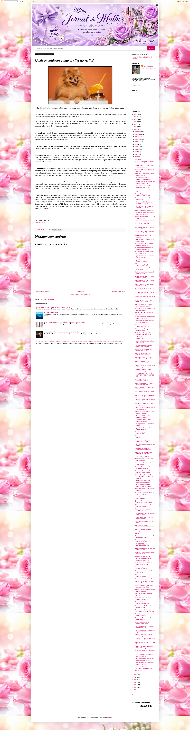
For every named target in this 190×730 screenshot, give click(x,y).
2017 (135, 679)
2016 (135, 682)
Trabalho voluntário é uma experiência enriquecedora (143, 481)
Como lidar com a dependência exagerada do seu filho (143, 559)
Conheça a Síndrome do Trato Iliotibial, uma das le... (143, 467)
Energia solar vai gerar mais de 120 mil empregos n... (145, 366)
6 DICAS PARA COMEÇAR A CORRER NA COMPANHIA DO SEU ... (144, 375)
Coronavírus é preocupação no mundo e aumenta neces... (143, 471)
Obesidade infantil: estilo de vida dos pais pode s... (144, 655)
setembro (138, 139)
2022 (135, 124)
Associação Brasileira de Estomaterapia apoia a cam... (144, 667)
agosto (137, 141)
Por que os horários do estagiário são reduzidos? (144, 341)
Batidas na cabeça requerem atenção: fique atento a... (143, 264)
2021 (135, 127)
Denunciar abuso (137, 695)
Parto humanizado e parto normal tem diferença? (144, 459)
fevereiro (138, 156)
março (137, 154)
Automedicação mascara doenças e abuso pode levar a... (144, 659)
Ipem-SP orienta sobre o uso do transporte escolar (144, 497)
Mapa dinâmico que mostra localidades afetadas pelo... (143, 448)
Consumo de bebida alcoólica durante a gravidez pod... (143, 635)
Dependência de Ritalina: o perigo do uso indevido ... (144, 174)
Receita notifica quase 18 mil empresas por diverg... (143, 622)
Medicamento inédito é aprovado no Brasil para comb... (145, 252)
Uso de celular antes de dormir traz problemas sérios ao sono (53, 307)
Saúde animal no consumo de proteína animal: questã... (143, 305)
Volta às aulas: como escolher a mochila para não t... (144, 505)
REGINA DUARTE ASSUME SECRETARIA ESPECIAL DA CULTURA (144, 476)
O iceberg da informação (51, 312)
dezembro (138, 131)
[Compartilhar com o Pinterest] (61, 230)
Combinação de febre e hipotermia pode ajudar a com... (144, 272)
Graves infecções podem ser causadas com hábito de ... (143, 194)
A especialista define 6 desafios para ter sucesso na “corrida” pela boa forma (66, 332)
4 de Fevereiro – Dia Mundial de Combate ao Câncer (144, 206)
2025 (135, 117)
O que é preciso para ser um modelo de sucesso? (143, 540)
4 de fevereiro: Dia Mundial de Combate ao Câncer (143, 202)
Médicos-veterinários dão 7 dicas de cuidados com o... (144, 392)
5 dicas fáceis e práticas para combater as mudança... (143, 345)
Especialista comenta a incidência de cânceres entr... (144, 256)
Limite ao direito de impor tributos (144, 221)
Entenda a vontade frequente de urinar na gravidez (144, 575)
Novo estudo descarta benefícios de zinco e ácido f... (144, 276)
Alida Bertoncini (148, 66)
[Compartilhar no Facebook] (59, 230)
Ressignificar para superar (142, 556)
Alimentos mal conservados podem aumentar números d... (145, 182)
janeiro (137, 159)
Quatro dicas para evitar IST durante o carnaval (143, 420)
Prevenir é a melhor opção (142, 456)
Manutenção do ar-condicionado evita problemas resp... (144, 404)
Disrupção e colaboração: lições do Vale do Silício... (145, 228)
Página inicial (80, 291)
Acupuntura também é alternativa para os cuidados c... (144, 396)
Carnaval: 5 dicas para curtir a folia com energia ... (145, 400)
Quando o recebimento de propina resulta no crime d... (144, 232)
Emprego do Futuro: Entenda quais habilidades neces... (145, 618)
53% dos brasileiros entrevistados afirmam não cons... (144, 626)
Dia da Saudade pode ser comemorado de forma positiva (144, 526)
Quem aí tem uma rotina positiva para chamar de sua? (144, 563)
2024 (135, 119)
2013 (135, 689)
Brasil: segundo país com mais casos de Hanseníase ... (144, 586)
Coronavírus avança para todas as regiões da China (144, 285)
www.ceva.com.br (41, 222)
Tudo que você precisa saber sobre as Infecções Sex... (145, 639)
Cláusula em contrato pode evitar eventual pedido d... (144, 329)
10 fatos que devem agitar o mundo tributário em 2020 (145, 317)
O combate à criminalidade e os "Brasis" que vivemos (144, 325)
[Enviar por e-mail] (53, 230)
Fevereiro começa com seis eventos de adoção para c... (143, 370)
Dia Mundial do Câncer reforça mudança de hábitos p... (143, 453)
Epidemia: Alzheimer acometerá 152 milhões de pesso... (144, 647)
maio (136, 149)
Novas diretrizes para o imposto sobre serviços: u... (144, 614)
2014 (135, 687)
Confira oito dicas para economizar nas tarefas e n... (145, 408)
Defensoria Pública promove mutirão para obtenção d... (143, 354)
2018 (135, 677)
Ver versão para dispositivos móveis (80, 294)
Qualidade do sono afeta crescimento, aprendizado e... (144, 501)
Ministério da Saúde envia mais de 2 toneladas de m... (145, 309)
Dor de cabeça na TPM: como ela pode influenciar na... (144, 281)
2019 (135, 674)
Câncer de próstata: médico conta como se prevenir (144, 663)
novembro (138, 134)
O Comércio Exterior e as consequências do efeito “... (143, 224)
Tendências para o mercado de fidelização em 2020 (143, 301)
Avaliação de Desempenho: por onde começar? (144, 337)
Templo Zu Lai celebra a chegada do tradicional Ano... (144, 162)
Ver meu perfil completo (148, 69)
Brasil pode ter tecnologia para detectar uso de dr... (143, 350)
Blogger (109, 717)
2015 (135, 684)
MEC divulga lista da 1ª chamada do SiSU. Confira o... (144, 493)
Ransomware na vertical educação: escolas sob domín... (145, 536)
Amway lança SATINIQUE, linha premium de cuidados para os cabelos (64, 322)
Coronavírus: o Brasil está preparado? (142, 198)
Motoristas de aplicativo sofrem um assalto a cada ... (145, 606)
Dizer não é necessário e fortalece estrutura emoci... (144, 552)
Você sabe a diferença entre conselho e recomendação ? (143, 333)
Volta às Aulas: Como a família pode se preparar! (143, 517)
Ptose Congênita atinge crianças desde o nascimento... (144, 244)
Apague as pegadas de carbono (144, 210)
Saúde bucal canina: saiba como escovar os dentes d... (144, 384)
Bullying (137, 533)
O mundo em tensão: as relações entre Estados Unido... (144, 213)
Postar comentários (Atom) (47, 299)
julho (136, 144)
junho (137, 146)
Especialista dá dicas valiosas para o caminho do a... (145, 548)
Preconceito (138, 670)
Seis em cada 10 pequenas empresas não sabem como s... (144, 485)
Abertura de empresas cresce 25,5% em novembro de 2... (143, 358)
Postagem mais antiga (118, 291)
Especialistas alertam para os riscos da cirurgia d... (143, 260)
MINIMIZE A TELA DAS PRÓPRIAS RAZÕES (142, 544)
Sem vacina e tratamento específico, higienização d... (143, 178)
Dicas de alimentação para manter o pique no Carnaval (144, 440)
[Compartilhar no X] (57, 230)
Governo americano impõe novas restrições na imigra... (144, 321)
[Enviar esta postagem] (49, 229)
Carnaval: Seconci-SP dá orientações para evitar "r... (143, 416)
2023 (135, 122)
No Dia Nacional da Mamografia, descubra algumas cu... (144, 248)
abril (136, 152)
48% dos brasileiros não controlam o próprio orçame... (145, 631)
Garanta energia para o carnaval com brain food (144, 432)
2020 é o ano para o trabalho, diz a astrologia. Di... (145, 297)
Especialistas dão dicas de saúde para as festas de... (144, 428)
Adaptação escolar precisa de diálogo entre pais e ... (143, 530)
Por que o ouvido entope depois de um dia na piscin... (145, 590)
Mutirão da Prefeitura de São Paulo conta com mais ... (145, 217)
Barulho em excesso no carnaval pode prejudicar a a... (144, 412)
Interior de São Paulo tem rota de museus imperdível (144, 166)
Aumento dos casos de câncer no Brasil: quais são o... (144, 268)
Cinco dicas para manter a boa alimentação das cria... (143, 509)
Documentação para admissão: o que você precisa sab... (144, 602)
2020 (135, 129)
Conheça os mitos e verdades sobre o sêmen (143, 463)
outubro (137, 136)
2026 (135, 114)
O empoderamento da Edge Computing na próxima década (144, 610)
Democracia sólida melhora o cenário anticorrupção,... (143, 362)
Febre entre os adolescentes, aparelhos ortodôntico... (143, 186)
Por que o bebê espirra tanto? (143, 579)
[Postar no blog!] (55, 230)
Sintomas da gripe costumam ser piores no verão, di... (144, 567)
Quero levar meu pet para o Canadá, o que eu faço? (142, 379)
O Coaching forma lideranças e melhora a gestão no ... (143, 598)
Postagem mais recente (42, 291)
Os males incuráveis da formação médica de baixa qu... (144, 293)
